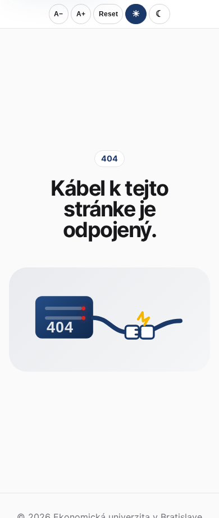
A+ (80, 14)
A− (58, 14)
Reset (108, 14)
